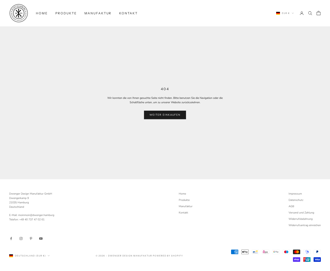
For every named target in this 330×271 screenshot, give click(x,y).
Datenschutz (296, 200)
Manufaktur (98, 13)
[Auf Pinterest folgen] (31, 238)
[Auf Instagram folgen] (21, 238)
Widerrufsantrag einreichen (305, 225)
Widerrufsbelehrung (301, 219)
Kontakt (128, 13)
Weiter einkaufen (165, 115)
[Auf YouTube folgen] (41, 238)
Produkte (66, 13)
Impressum (295, 194)
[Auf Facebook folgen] (11, 238)
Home (42, 13)
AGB (291, 206)
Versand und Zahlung (301, 212)
